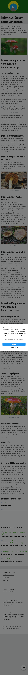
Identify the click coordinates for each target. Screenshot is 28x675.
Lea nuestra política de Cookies (14, 339)
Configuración (14, 347)
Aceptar (14, 344)
